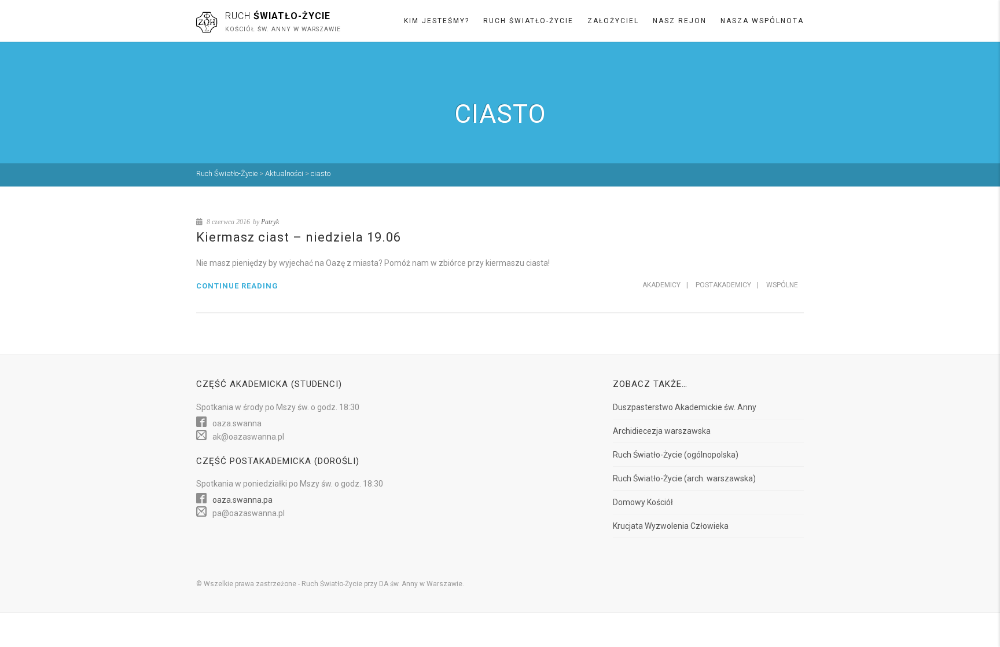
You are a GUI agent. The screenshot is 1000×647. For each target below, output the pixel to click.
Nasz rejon (680, 21)
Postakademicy (723, 285)
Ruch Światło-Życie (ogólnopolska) (675, 454)
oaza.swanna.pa (242, 500)
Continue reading (237, 286)
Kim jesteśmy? (436, 21)
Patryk (270, 222)
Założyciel (613, 21)
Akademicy (661, 285)
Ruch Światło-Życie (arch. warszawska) (684, 478)
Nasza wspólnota (762, 21)
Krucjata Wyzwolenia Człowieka (671, 526)
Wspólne (782, 285)
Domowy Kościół (643, 502)
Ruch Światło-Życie (528, 21)
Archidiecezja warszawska (662, 431)
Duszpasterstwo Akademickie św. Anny (684, 407)
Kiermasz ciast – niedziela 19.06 (298, 237)
